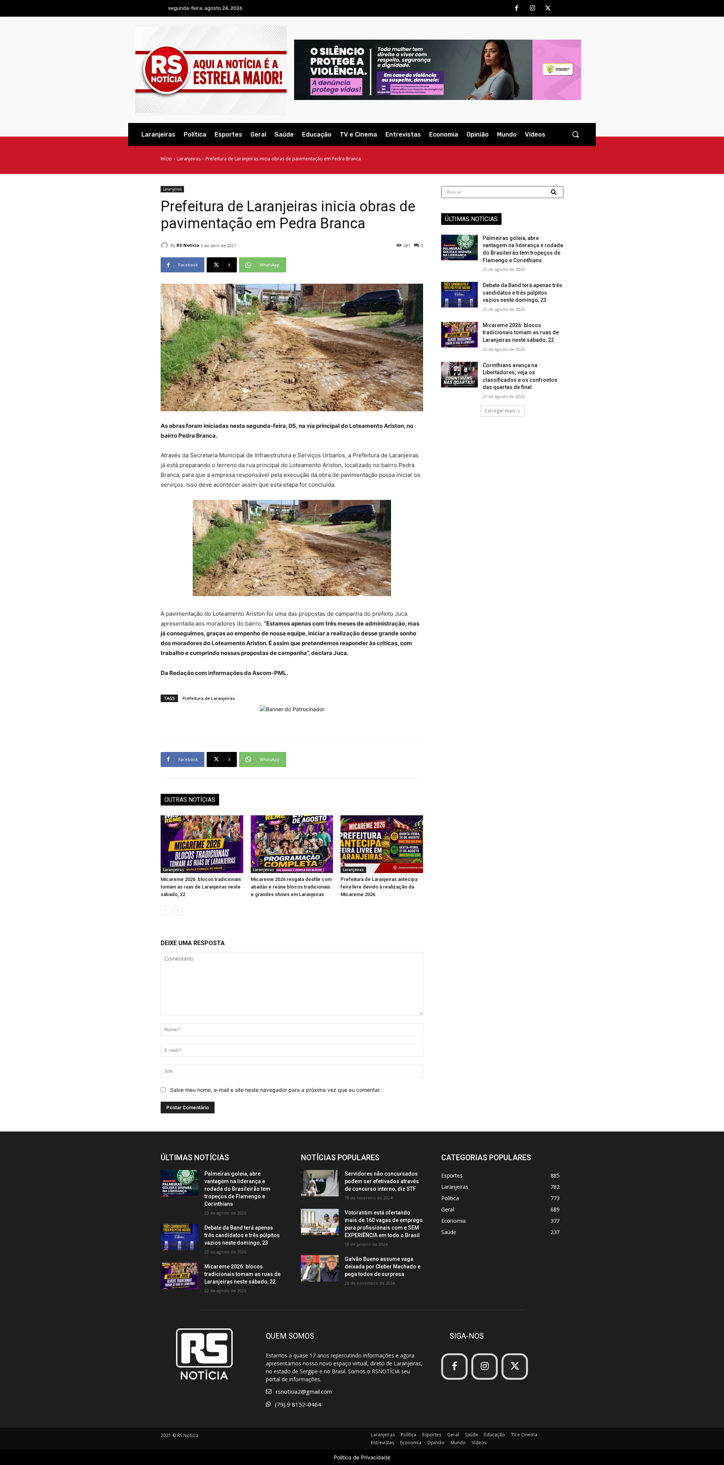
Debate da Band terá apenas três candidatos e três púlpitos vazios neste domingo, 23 (522, 292)
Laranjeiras (189, 158)
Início (166, 158)
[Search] (554, 192)
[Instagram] (532, 9)
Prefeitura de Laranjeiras (209, 698)
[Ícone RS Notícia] (211, 70)
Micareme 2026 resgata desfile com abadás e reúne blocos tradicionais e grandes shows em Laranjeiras (291, 886)
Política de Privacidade (362, 1457)
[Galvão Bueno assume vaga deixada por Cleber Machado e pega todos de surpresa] (320, 1268)
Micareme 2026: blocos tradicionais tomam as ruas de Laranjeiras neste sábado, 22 (201, 886)
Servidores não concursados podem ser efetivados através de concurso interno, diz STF (382, 1181)
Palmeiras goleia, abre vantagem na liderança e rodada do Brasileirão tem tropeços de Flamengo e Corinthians (237, 1189)
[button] (575, 134)
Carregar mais (500, 410)
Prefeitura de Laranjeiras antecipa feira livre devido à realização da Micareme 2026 (379, 886)
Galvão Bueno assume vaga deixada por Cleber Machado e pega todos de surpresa (382, 1266)
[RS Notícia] (165, 245)
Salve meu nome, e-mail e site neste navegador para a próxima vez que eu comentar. (275, 1090)
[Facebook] (517, 9)
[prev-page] (165, 911)
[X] (548, 9)
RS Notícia (187, 245)
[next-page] (177, 911)
